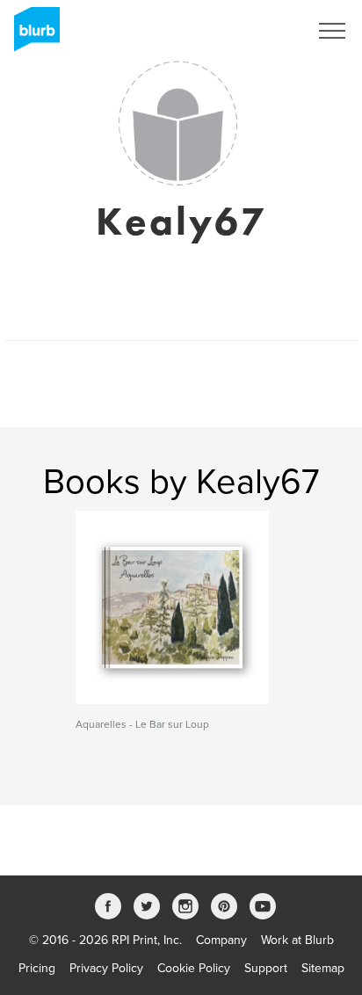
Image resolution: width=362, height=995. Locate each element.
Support (265, 968)
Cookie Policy (193, 968)
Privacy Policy (106, 968)
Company (221, 940)
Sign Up (263, 31)
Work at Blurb (297, 940)
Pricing (36, 968)
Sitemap (322, 968)
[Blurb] (31, 35)
